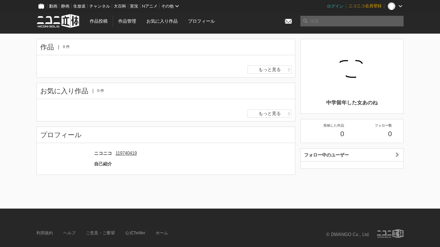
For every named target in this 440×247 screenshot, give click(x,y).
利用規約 (44, 233)
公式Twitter (135, 233)
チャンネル (99, 6)
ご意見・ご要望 (100, 233)
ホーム (162, 233)
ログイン (335, 6)
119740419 (126, 153)
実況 (134, 6)
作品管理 (127, 21)
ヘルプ (69, 233)
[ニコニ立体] (390, 233)
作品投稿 (99, 21)
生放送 (79, 6)
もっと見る (269, 69)
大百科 (120, 6)
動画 (53, 6)
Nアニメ (149, 6)
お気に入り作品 (162, 21)
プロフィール (201, 21)
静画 (65, 6)
